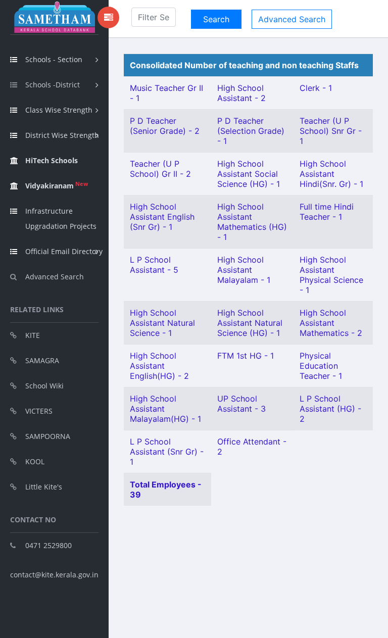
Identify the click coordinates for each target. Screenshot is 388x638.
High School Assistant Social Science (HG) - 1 (248, 174)
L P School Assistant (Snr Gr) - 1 (167, 451)
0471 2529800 (48, 545)
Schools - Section (53, 59)
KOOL (34, 461)
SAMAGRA (42, 360)
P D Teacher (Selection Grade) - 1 (250, 131)
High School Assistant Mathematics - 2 (331, 323)
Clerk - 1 (316, 88)
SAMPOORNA (47, 436)
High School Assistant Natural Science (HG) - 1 (249, 323)
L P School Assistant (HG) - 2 (330, 409)
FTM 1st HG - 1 (245, 356)
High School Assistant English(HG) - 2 (159, 366)
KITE (32, 335)
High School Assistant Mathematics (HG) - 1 (252, 222)
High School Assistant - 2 (241, 93)
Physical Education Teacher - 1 (321, 366)
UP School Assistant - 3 (241, 404)
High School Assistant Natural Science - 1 (162, 323)
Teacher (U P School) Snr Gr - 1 (331, 131)
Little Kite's (43, 487)
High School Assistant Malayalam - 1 (243, 270)
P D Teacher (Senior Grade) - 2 (165, 126)
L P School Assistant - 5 (154, 265)
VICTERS (39, 411)
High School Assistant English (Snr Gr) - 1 (162, 217)
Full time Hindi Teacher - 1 (327, 212)
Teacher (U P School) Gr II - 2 (160, 169)
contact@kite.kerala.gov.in (54, 574)
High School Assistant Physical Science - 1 (331, 275)
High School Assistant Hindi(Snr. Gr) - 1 (331, 174)
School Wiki (44, 385)
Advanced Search (54, 276)
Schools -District (52, 84)
